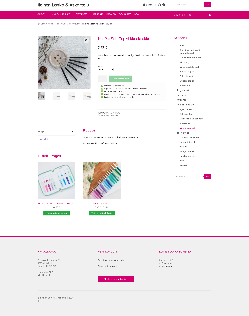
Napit (182, 160)
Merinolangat (187, 71)
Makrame (185, 85)
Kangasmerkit (187, 151)
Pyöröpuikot (186, 109)
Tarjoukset (125, 14)
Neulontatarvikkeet (190, 142)
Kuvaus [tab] (42, 131)
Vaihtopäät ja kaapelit (191, 118)
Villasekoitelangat (189, 67)
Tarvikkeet (81, 14)
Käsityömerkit (187, 156)
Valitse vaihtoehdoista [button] (56, 213)
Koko (100, 66)
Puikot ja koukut (60, 14)
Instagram (167, 266)
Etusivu (44, 24)
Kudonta (111, 14)
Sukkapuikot (186, 114)
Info (136, 14)
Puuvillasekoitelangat (191, 57)
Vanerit (184, 165)
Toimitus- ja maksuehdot (111, 260)
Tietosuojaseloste (107, 266)
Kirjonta (98, 14)
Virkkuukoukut (73, 24)
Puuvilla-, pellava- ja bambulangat (190, 51)
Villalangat (185, 62)
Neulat (183, 146)
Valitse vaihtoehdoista (101, 213)
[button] (86, 40)
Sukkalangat (186, 76)
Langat (41, 14)
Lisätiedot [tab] (43, 139)
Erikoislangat (187, 81)
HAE (207, 4)
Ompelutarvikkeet (189, 137)
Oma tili (151, 5)
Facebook (166, 263)
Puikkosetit (185, 123)
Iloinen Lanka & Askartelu (63, 5)
